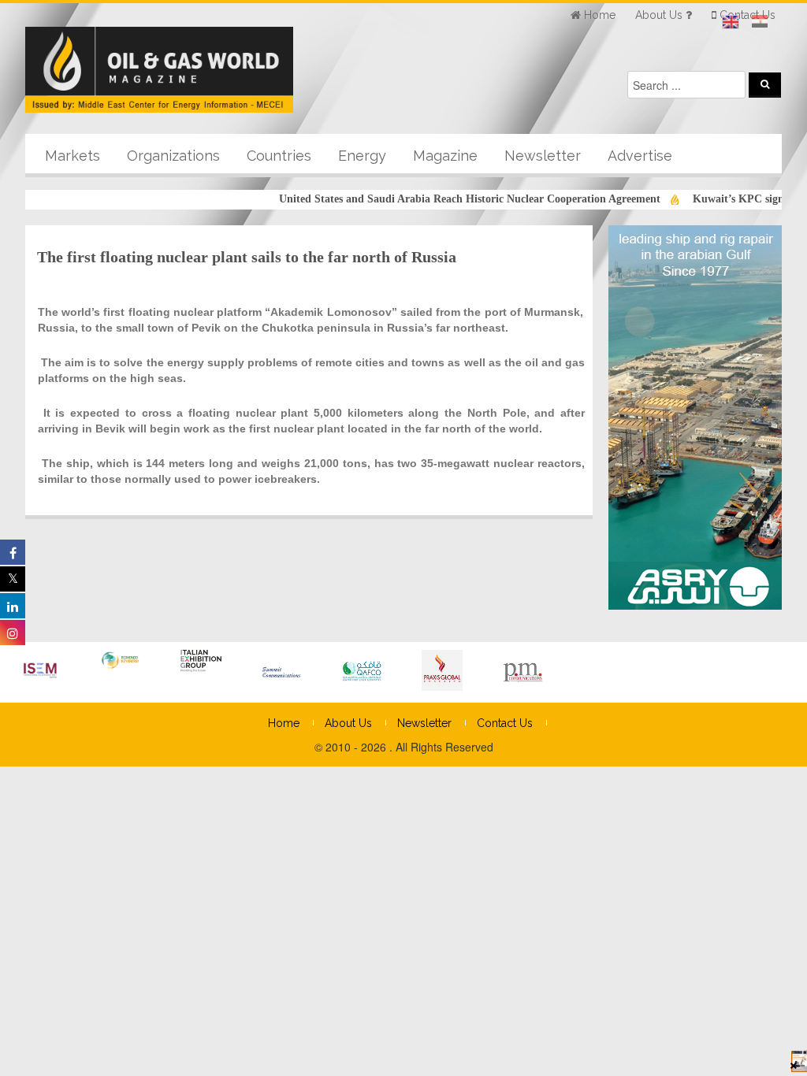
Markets (72, 155)
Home (283, 723)
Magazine (445, 155)
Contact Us (505, 723)
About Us (348, 723)
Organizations (173, 155)
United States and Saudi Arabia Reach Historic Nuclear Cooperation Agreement (450, 199)
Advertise (640, 155)
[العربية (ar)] (760, 22)
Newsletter (542, 155)
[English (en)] (730, 22)
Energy (362, 155)
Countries (279, 155)
